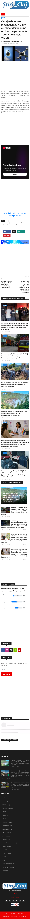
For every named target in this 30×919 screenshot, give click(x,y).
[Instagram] (10, 901)
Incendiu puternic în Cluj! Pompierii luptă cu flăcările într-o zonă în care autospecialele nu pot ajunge (14, 413)
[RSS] (23, 901)
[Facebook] (6, 901)
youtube (12, 222)
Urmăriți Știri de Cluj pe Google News (15, 214)
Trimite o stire (15, 897)
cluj (7, 220)
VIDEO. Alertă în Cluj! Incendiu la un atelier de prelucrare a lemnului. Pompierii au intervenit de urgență (14, 384)
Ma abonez (6, 674)
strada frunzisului (20, 222)
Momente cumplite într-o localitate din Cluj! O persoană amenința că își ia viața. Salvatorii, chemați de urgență (14, 356)
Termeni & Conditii (23, 916)
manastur (12, 220)
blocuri (22, 220)
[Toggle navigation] (3, 14)
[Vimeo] (16, 901)
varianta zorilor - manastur (8, 225)
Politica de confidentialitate (9, 916)
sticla (7, 222)
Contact (15, 893)
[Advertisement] (15, 75)
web (3, 222)
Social (3, 17)
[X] (13, 901)
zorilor (17, 220)
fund (17, 225)
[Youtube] (20, 901)
